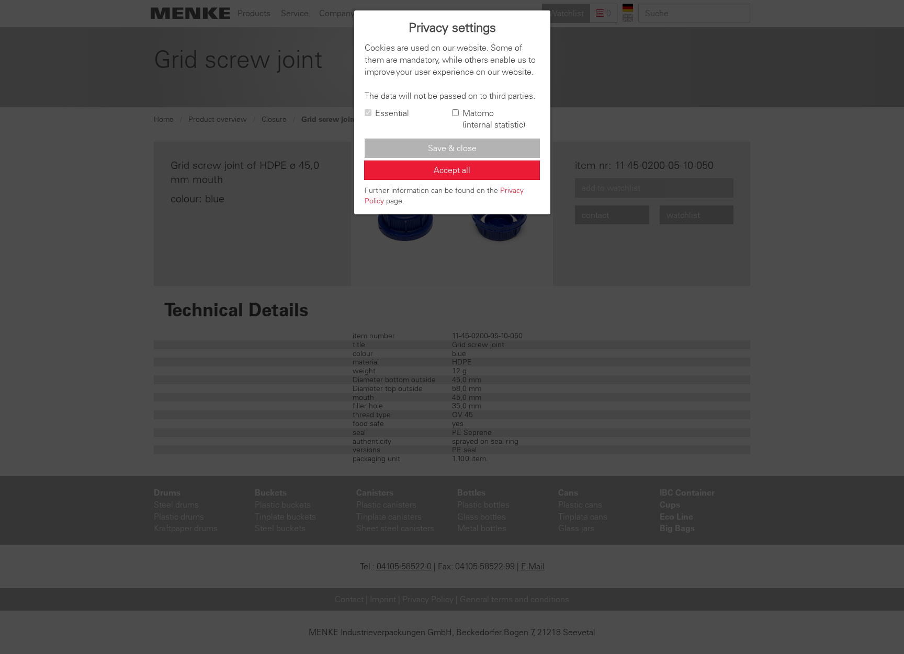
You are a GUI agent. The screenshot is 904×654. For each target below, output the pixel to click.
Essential (392, 113)
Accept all (452, 170)
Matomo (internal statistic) (493, 119)
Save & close (452, 148)
